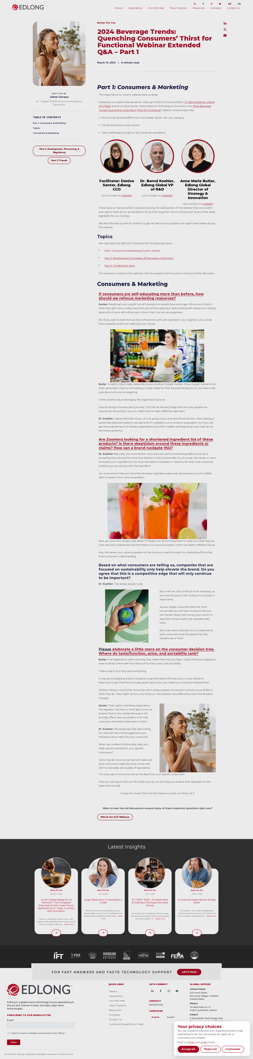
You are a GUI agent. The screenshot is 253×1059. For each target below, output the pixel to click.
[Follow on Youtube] (220, 3)
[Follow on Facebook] (203, 3)
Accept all (188, 1049)
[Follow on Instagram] (211, 3)
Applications (135, 8)
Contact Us (233, 8)
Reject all (210, 1049)
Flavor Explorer (178, 8)
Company (215, 8)
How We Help (156, 8)
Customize (233, 1049)
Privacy (191, 1042)
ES (239, 4)
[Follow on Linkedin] (195, 3)
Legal (203, 1042)
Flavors (119, 8)
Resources (198, 8)
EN (229, 4)
